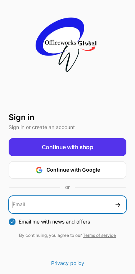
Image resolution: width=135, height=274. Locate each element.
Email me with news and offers (54, 221)
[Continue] (118, 204)
